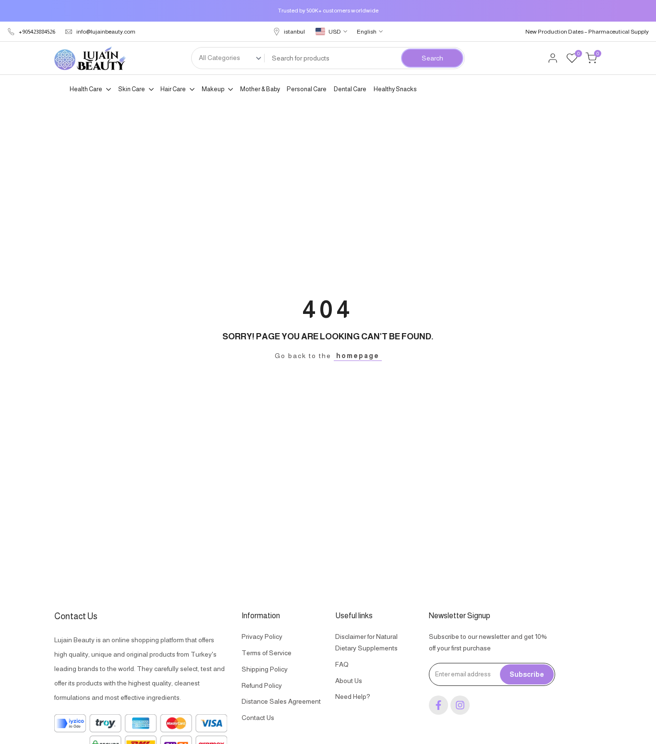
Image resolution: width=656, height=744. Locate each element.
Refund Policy (262, 685)
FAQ (342, 664)
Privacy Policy (262, 636)
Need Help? (352, 696)
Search (432, 58)
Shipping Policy (265, 669)
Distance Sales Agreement (281, 701)
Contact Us (258, 717)
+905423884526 (37, 31)
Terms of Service (267, 653)
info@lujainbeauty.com (105, 31)
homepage (357, 356)
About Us (348, 680)
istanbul (294, 31)
